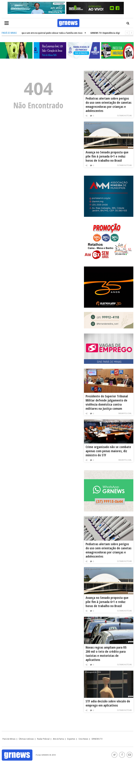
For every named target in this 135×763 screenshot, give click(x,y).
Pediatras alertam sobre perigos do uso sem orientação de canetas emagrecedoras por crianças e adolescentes (108, 104)
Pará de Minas (8, 739)
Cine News (83, 739)
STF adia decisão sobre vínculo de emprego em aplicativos (108, 703)
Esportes (71, 739)
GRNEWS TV (97, 739)
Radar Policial (125, 413)
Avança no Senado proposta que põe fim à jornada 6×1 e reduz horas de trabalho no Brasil (107, 156)
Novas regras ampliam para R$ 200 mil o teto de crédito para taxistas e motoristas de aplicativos (106, 653)
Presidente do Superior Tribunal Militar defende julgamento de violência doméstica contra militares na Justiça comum (107, 402)
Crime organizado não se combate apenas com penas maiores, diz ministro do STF (108, 451)
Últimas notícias (124, 116)
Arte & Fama (58, 739)
